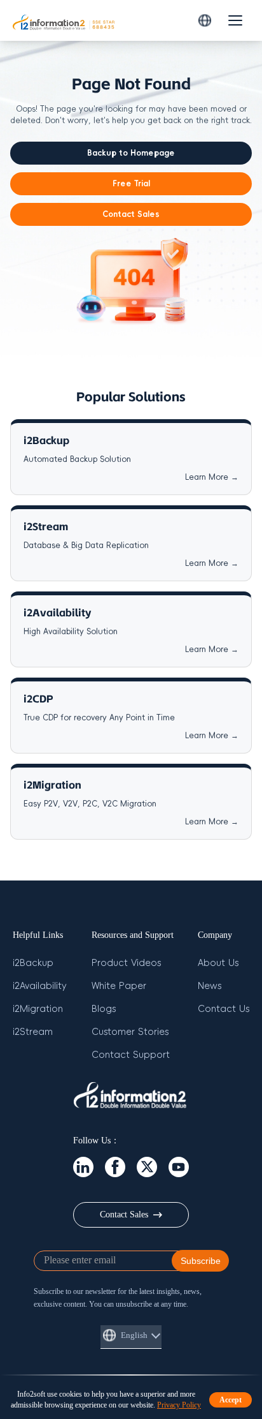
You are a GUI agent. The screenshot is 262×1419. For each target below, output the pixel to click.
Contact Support (131, 1055)
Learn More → (211, 477)
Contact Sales (131, 214)
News (209, 986)
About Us (218, 963)
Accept (230, 1399)
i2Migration (38, 1009)
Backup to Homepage (131, 153)
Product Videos (126, 963)
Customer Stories (130, 1032)
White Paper (119, 986)
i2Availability (40, 986)
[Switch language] (204, 20)
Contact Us (223, 1009)
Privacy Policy (179, 1404)
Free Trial (131, 183)
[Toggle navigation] (235, 20)
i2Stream (33, 1032)
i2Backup (33, 963)
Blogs (104, 1009)
